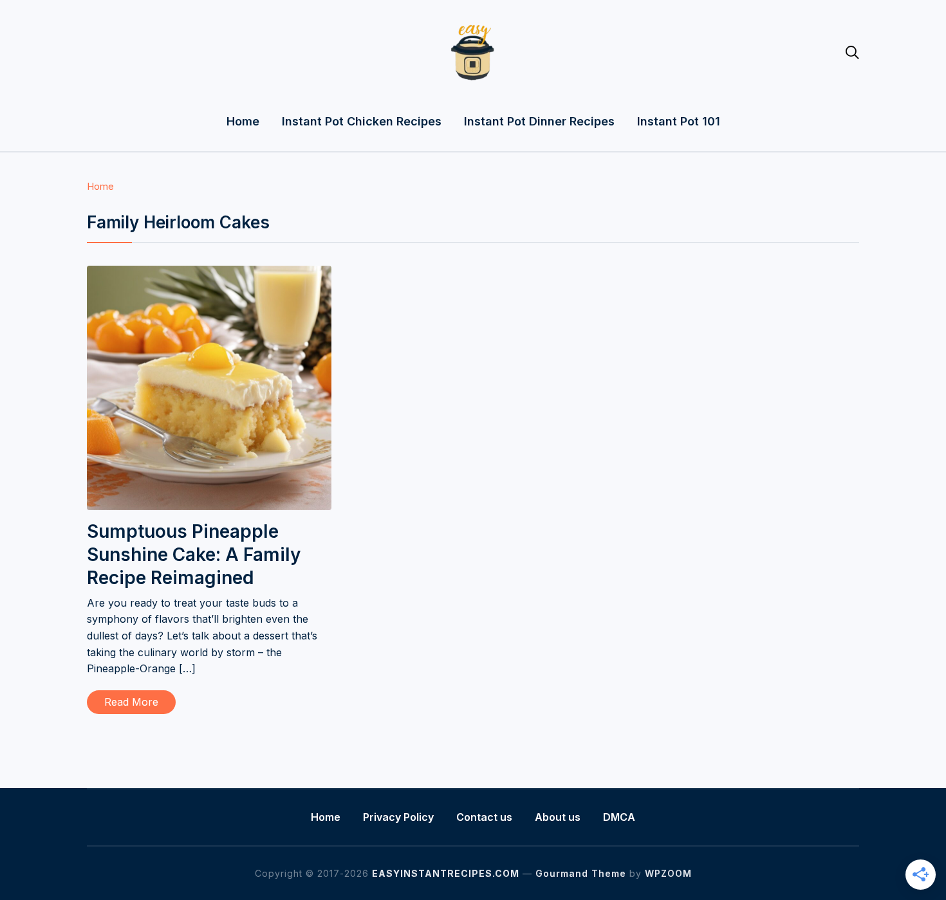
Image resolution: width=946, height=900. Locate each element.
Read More (131, 701)
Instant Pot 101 (678, 121)
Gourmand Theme (580, 873)
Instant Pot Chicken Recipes (361, 121)
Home (243, 121)
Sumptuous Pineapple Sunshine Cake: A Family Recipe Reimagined (194, 554)
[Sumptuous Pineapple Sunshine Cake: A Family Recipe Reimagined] (209, 274)
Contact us (484, 817)
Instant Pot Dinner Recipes (539, 121)
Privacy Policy (398, 817)
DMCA (619, 817)
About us (557, 817)
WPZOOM (668, 873)
